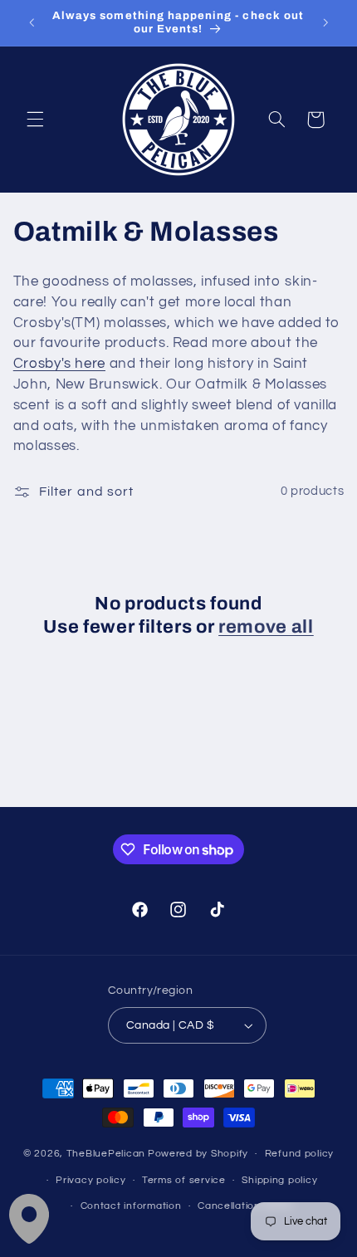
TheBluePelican (105, 1153)
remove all (266, 627)
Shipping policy (279, 1180)
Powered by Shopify (198, 1153)
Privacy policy (90, 1180)
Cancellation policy (245, 1206)
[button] (35, 119)
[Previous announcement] (31, 22)
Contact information (131, 1206)
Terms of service (184, 1180)
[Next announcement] (325, 22)
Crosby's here (59, 363)
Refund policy (300, 1153)
